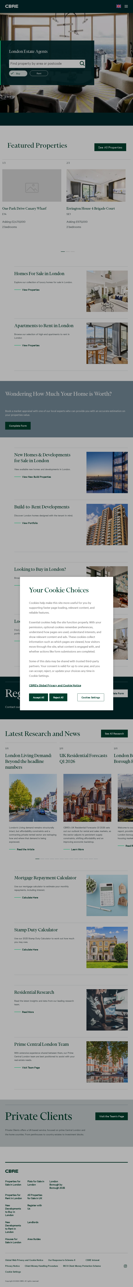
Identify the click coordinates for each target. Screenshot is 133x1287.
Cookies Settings (90, 697)
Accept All (38, 697)
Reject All (58, 697)
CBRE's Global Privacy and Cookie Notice (55, 685)
